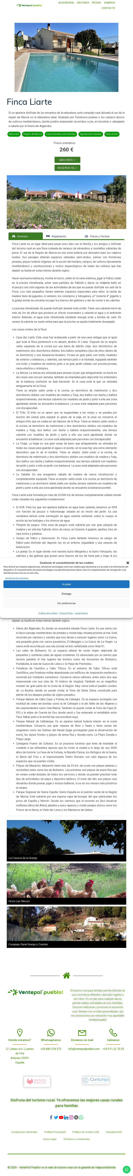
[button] (128, 562)
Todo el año (112, 134)
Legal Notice (81, 613)
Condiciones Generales (24, 1131)
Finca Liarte (29, 101)
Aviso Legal (49, 1139)
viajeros (109, 2)
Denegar (66, 593)
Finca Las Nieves (19, 901)
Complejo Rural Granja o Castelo (28, 944)
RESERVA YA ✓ (67, 168)
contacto (108, 8)
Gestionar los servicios (16, 578)
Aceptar (66, 584)
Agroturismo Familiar (91, 134)
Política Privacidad (54, 1131)
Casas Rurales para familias (61, 134)
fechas (96, 2)
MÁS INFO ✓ (67, 160)
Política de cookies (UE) (85, 1131)
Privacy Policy (66, 613)
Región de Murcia (32, 134)
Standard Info (114, 1131)
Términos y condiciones (76, 1139)
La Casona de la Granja (22, 858)
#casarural (66, 2)
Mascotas (14, 134)
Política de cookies (48, 613)
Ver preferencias (66, 603)
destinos (83, 2)
